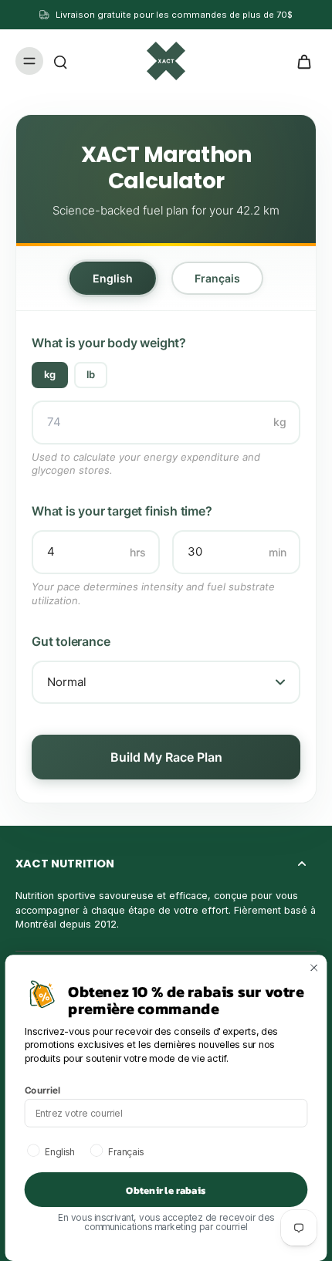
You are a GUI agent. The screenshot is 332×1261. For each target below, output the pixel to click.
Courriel (43, 1089)
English (113, 278)
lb (90, 374)
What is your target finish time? (122, 511)
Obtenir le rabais (165, 1190)
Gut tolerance (71, 641)
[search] (60, 61)
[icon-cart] (300, 61)
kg (50, 374)
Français (217, 278)
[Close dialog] (314, 967)
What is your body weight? (109, 342)
